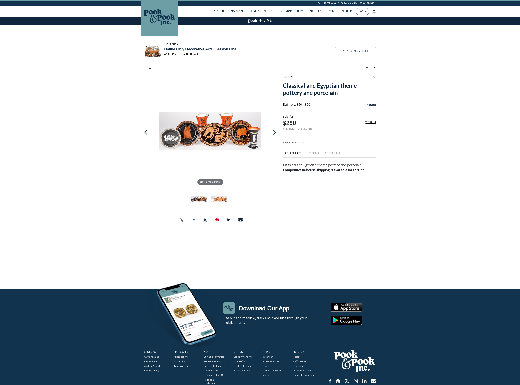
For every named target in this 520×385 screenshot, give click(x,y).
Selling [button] (269, 11)
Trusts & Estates (182, 365)
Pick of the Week (272, 370)
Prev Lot (152, 68)
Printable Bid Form (214, 361)
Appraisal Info (181, 356)
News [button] (300, 11)
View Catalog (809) (355, 51)
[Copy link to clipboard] (181, 219)
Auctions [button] (219, 11)
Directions (298, 365)
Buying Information (214, 356)
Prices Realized (241, 370)
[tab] (292, 154)
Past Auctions (151, 361)
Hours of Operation (303, 374)
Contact (332, 11)
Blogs (266, 365)
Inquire (371, 104)
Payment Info (211, 370)
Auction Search (152, 365)
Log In (362, 11)
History (296, 356)
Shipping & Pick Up (214, 374)
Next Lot (368, 67)
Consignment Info (243, 356)
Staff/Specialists (301, 361)
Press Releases (271, 361)
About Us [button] (316, 11)
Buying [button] (254, 11)
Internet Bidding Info (215, 365)
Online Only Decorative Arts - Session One (200, 49)
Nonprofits (179, 361)
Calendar (286, 11)
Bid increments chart (295, 142)
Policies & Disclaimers (210, 381)
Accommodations (302, 370)
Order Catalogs (152, 370)
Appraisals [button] (238, 11)
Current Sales (151, 356)
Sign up (347, 11)
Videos (266, 374)
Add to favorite (373, 77)
